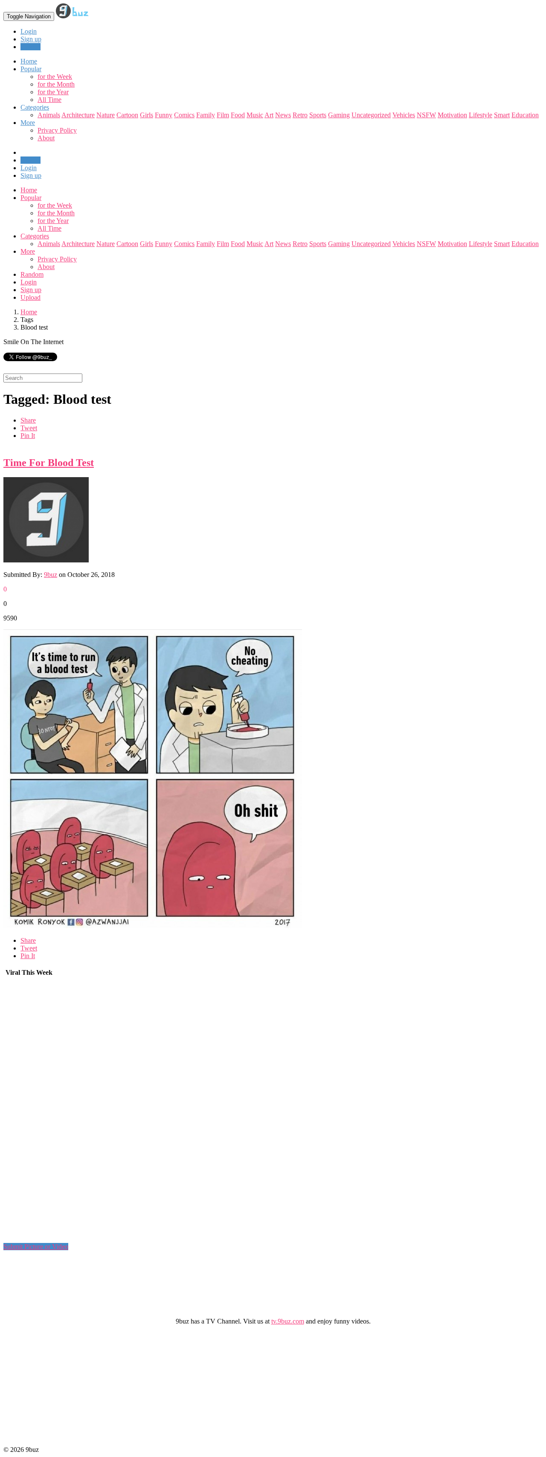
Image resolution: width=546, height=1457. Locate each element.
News (283, 115)
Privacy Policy (57, 130)
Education (525, 115)
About (46, 138)
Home (28, 190)
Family (205, 115)
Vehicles (403, 115)
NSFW (426, 115)
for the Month (56, 84)
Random (32, 274)
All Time (49, 99)
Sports (317, 115)
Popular (30, 197)
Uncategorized (371, 115)
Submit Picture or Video (35, 1246)
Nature (105, 115)
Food (238, 115)
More (27, 122)
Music (255, 115)
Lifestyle (480, 115)
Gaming (339, 115)
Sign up (30, 39)
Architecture (78, 115)
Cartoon (127, 115)
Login (28, 31)
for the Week (55, 76)
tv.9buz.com (287, 1321)
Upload (30, 46)
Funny (163, 115)
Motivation (452, 115)
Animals (49, 115)
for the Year (53, 92)
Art (268, 115)
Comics (184, 115)
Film (223, 115)
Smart (502, 115)
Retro (300, 115)
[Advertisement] (67, 1113)
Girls (146, 115)
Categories (34, 236)
